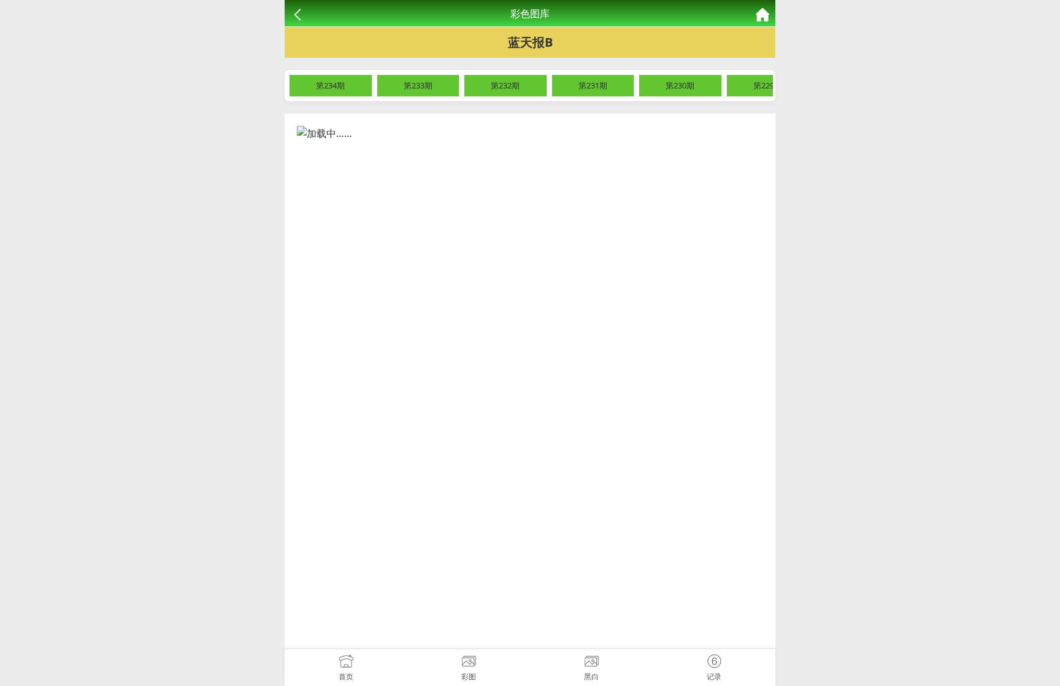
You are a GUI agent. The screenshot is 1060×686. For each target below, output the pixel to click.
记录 (714, 676)
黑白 (591, 676)
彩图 (468, 676)
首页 (346, 676)
